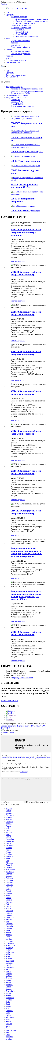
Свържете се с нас (13, 62)
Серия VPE (20, 30)
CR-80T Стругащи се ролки (25, 161)
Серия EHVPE (21, 34)
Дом (7, 12)
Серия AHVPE (21, 32)
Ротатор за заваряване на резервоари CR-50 (24, 185)
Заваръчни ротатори (19, 17)
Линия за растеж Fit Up (25, 23)
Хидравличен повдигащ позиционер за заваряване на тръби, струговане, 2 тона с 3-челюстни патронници (26, 552)
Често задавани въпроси (16, 60)
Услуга (8, 58)
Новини (9, 49)
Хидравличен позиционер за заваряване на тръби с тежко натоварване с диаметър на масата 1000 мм (26, 595)
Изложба (14, 43)
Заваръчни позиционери (21, 28)
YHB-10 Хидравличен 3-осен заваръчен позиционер (26, 392)
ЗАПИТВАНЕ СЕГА (9, 701)
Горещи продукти (8, 726)
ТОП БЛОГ (36, 726)
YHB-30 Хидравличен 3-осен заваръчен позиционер (26, 313)
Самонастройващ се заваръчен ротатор (31, 21)
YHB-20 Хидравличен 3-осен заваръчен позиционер (26, 273)
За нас (8, 38)
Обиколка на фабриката (20, 47)
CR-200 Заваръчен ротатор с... (27, 151)
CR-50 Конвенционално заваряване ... (23, 200)
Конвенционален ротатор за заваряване (31, 19)
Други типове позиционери (26, 36)
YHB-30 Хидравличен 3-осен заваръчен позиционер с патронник (26, 232)
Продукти (10, 15)
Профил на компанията (20, 41)
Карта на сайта (23, 726)
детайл (22, 261)
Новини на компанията (20, 51)
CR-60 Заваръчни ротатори (25, 210)
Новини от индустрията (20, 54)
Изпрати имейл (7, 732)
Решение (9, 56)
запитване (15, 261)
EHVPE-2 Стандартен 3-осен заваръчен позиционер (26, 512)
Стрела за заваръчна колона (22, 25)
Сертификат (16, 45)
